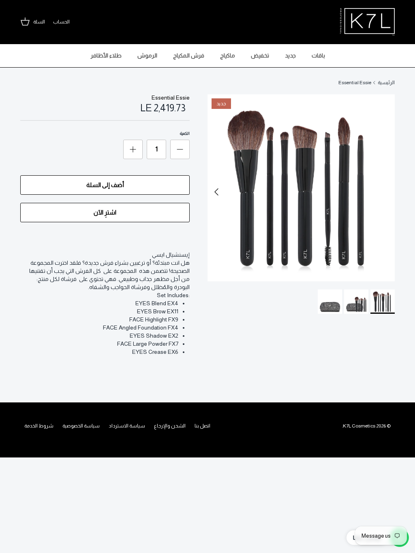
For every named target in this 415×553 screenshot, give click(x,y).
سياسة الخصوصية (81, 426)
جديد (290, 55)
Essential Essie (354, 82)
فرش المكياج (188, 55)
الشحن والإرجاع (170, 426)
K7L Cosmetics (359, 426)
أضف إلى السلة (105, 184)
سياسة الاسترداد (127, 426)
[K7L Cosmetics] (367, 22)
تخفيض (260, 55)
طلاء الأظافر (106, 55)
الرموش (147, 55)
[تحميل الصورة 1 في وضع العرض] (301, 187)
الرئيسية (386, 82)
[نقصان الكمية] (180, 149)
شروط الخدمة (38, 426)
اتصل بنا (202, 426)
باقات (318, 55)
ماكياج (227, 55)
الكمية (185, 133)
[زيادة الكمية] (133, 149)
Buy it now (105, 212)
